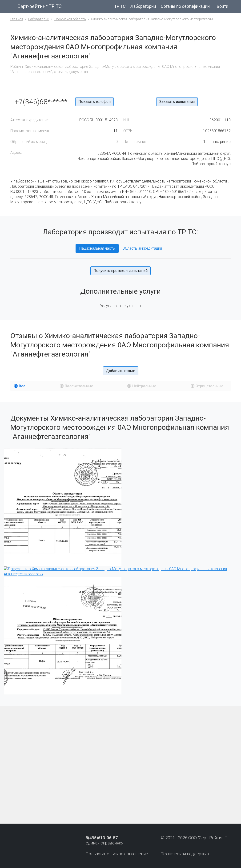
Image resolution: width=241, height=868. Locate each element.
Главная (16, 19)
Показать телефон (94, 101)
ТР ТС (120, 6)
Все (22, 386)
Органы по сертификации (185, 6)
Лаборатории (143, 6)
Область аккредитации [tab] (142, 248)
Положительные (79, 386)
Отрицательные (209, 386)
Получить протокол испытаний (120, 270)
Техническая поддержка (185, 853)
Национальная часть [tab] (97, 248)
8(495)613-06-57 (102, 837)
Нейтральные (144, 386)
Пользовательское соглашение (117, 853)
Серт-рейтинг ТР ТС (39, 6)
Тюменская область (70, 19)
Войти (222, 6)
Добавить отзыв (120, 371)
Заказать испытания (177, 101)
